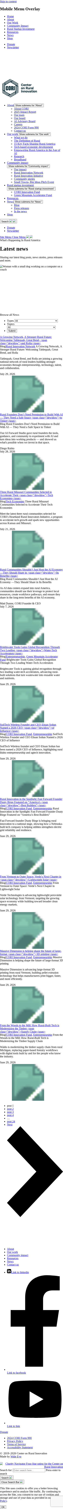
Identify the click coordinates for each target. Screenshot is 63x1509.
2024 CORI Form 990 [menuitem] (26, 127)
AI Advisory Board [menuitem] (24, 121)
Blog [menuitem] (16, 205)
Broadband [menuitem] (20, 159)
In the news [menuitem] (20, 211)
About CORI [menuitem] (21, 108)
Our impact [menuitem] (20, 169)
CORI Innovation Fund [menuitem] (27, 192)
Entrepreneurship (15, 656)
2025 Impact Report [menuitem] (25, 111)
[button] (8, 221)
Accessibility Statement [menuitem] (20, 1447)
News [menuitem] (10, 35)
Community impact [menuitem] (17, 162)
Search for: (6, 1470)
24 (11, 1121)
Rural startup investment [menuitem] (20, 185)
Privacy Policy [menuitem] (15, 1441)
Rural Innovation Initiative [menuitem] (28, 175)
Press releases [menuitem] (21, 208)
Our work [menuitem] (12, 134)
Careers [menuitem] (18, 124)
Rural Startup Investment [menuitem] (20, 28)
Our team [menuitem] (19, 115)
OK (3, 1507)
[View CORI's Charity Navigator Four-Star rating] (31, 1466)
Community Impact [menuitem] (17, 25)
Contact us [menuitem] (20, 130)
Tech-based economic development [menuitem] (33, 146)
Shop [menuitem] (10, 38)
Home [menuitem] (10, 16)
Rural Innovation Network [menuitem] (28, 172)
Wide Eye (15, 1456)
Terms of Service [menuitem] (16, 1444)
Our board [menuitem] (19, 118)
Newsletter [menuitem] (13, 47)
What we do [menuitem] (20, 137)
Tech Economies (15, 501)
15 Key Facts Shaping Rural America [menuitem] (34, 143)
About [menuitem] (10, 19)
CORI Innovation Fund (19, 734)
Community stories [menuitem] (24, 178)
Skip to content (8, 1)
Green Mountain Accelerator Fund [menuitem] (33, 195)
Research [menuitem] (19, 156)
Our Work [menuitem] (12, 22)
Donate (4, 1432)
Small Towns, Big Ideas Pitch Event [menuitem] (34, 182)
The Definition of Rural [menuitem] (27, 140)
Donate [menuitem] (11, 44)
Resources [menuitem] (12, 32)
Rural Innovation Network (20, 346)
